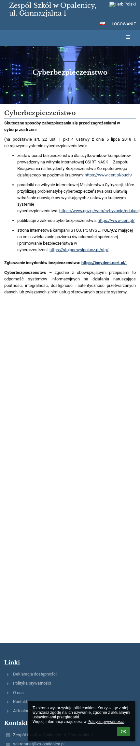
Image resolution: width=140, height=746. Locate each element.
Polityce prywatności (106, 721)
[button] (102, 24)
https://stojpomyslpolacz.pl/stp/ (78, 249)
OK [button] (123, 731)
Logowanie (124, 23)
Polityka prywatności (32, 683)
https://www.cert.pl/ (116, 220)
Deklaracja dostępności (35, 674)
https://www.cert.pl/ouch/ (108, 175)
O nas (18, 692)
